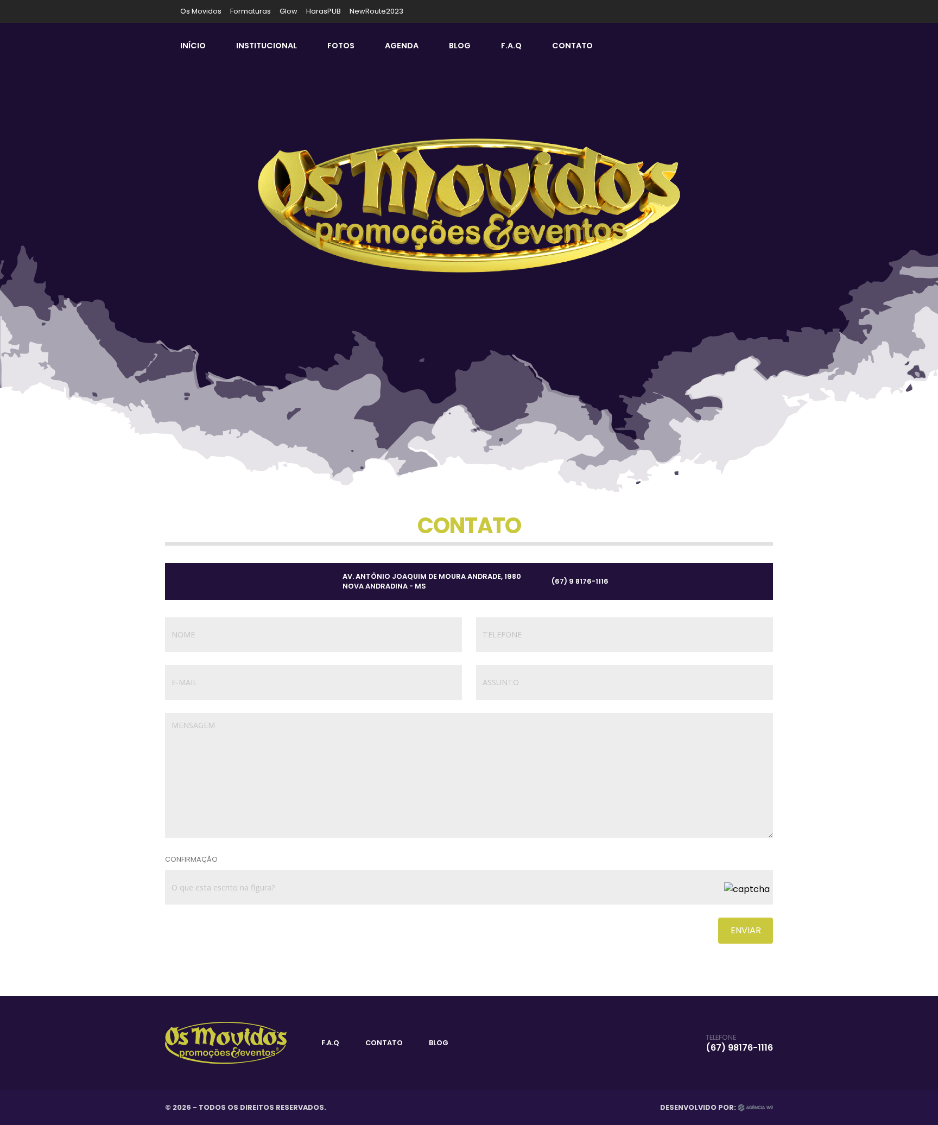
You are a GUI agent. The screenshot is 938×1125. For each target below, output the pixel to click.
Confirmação (191, 859)
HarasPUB (323, 11)
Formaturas (250, 11)
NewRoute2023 (376, 11)
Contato (572, 45)
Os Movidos (200, 11)
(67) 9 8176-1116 (580, 581)
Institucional (266, 45)
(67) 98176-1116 (739, 1047)
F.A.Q (511, 45)
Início (193, 45)
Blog (460, 45)
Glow (288, 11)
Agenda (402, 45)
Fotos (340, 45)
